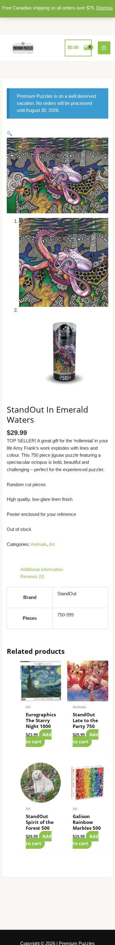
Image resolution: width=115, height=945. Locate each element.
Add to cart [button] (39, 738)
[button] (9, 133)
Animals (39, 544)
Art (52, 544)
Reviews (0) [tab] (32, 576)
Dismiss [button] (104, 8)
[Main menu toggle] (104, 47)
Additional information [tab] (41, 569)
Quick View (40, 695)
